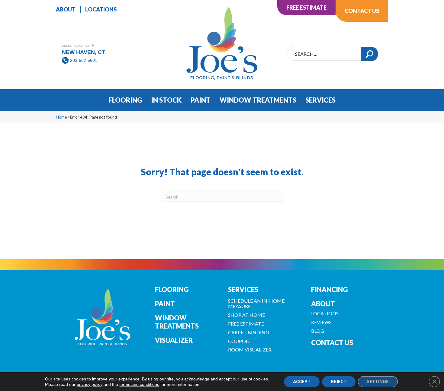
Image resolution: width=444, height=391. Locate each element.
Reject (338, 381)
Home (61, 117)
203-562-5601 (83, 60)
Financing (329, 289)
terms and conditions (139, 384)
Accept (301, 381)
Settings (378, 381)
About (323, 304)
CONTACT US (332, 343)
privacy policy (89, 384)
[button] (369, 54)
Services (243, 289)
